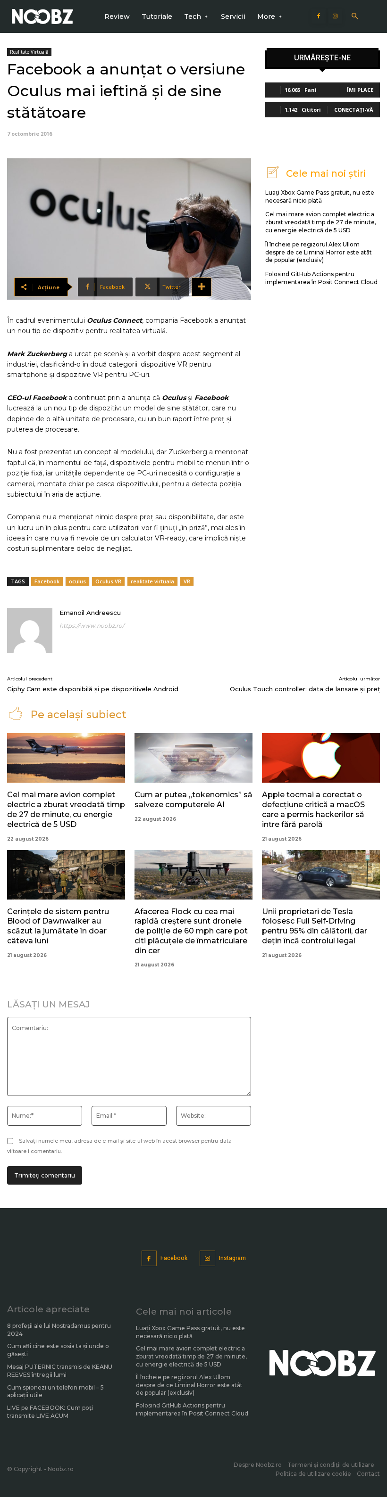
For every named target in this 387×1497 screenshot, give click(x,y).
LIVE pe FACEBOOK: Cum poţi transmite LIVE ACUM (50, 1411)
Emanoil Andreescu (90, 612)
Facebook (46, 581)
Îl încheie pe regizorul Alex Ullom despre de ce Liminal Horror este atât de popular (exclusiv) (318, 252)
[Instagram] (335, 16)
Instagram (232, 1258)
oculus (77, 581)
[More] (201, 287)
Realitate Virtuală (29, 52)
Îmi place (360, 89)
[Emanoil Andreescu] (29, 630)
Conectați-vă (353, 109)
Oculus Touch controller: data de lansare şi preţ (305, 689)
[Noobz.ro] (42, 16)
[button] (354, 16)
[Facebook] (318, 16)
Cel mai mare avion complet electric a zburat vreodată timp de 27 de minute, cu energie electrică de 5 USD (320, 222)
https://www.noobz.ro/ (91, 625)
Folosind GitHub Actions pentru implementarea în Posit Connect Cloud (321, 278)
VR (187, 581)
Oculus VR (108, 581)
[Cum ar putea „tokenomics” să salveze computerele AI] (193, 758)
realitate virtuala (152, 581)
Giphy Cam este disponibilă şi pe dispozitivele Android (92, 689)
